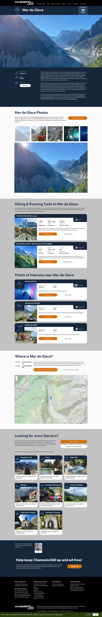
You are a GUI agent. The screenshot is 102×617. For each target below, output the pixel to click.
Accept (95, 614)
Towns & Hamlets (38, 595)
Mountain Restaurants (39, 593)
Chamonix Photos (39, 117)
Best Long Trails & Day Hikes (22, 594)
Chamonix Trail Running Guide (77, 584)
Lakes (35, 587)
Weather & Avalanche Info (76, 587)
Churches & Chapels (39, 596)
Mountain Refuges (38, 592)
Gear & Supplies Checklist (76, 590)
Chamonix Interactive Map (21, 585)
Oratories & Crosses (39, 598)
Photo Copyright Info (53, 611)
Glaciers (36, 590)
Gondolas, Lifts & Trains (40, 584)
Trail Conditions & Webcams (77, 588)
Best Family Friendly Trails (21, 591)
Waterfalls (36, 588)
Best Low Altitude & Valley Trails (23, 595)
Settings (89, 614)
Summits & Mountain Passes (41, 585)
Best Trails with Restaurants (22, 597)
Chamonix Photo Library (58, 585)
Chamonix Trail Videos (57, 584)
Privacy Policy (59, 614)
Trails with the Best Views (21, 592)
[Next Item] (85, 167)
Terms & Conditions (42, 611)
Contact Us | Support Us (66, 611)
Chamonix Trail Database (21, 584)
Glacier (17, 13)
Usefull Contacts (74, 585)
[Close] (100, 614)
